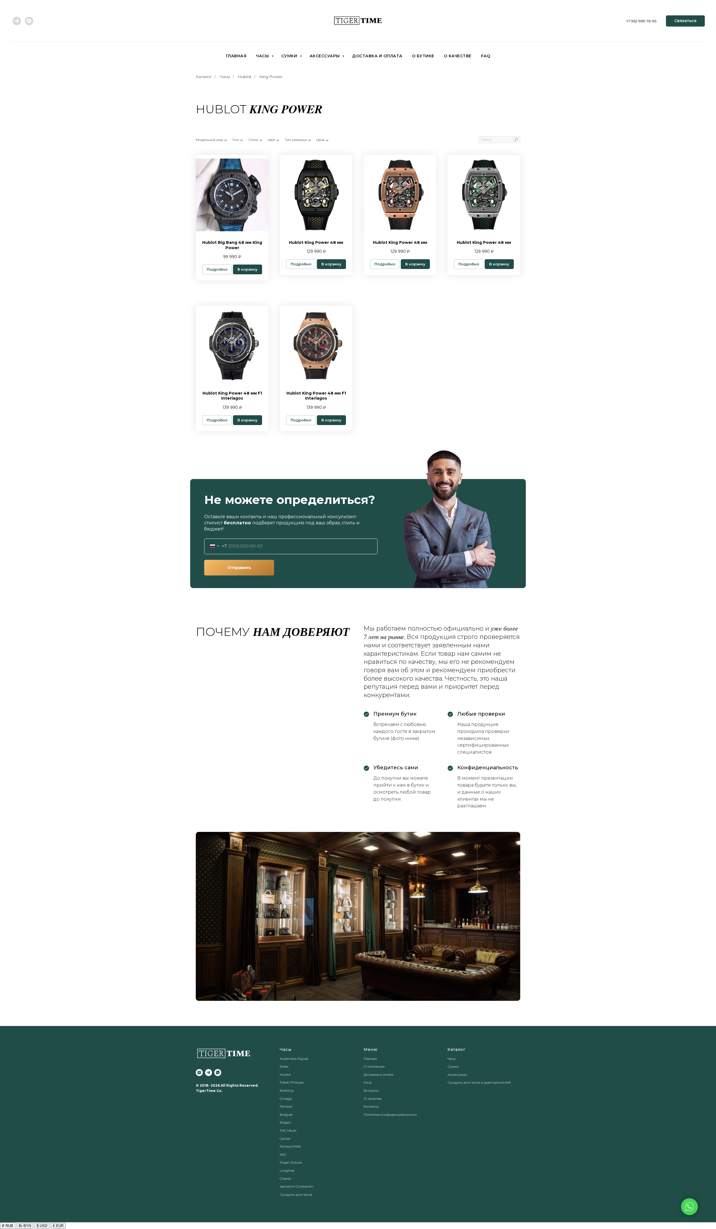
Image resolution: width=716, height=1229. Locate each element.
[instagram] (29, 21)
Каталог (204, 76)
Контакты (371, 1106)
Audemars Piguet (294, 1058)
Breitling (287, 1090)
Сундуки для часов (296, 1194)
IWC (283, 1154)
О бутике (423, 55)
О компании (374, 1066)
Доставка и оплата (377, 55)
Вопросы (371, 1090)
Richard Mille (290, 1146)
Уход (368, 1082)
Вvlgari (285, 1122)
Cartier (285, 1138)
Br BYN (25, 1226)
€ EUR (58, 1226)
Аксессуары (325, 55)
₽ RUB (7, 1226)
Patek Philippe (291, 1082)
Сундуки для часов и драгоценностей (479, 1082)
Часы (263, 55)
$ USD (42, 1226)
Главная (236, 55)
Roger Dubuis (291, 1162)
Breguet (286, 1114)
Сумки (289, 55)
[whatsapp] (217, 1072)
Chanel (285, 1178)
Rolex (284, 1066)
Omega (286, 1098)
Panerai (286, 1106)
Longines (287, 1170)
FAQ (485, 55)
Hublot (244, 76)
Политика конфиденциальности (390, 1114)
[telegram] (17, 21)
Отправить (239, 567)
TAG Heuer (288, 1130)
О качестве (458, 55)
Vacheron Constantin (297, 1186)
